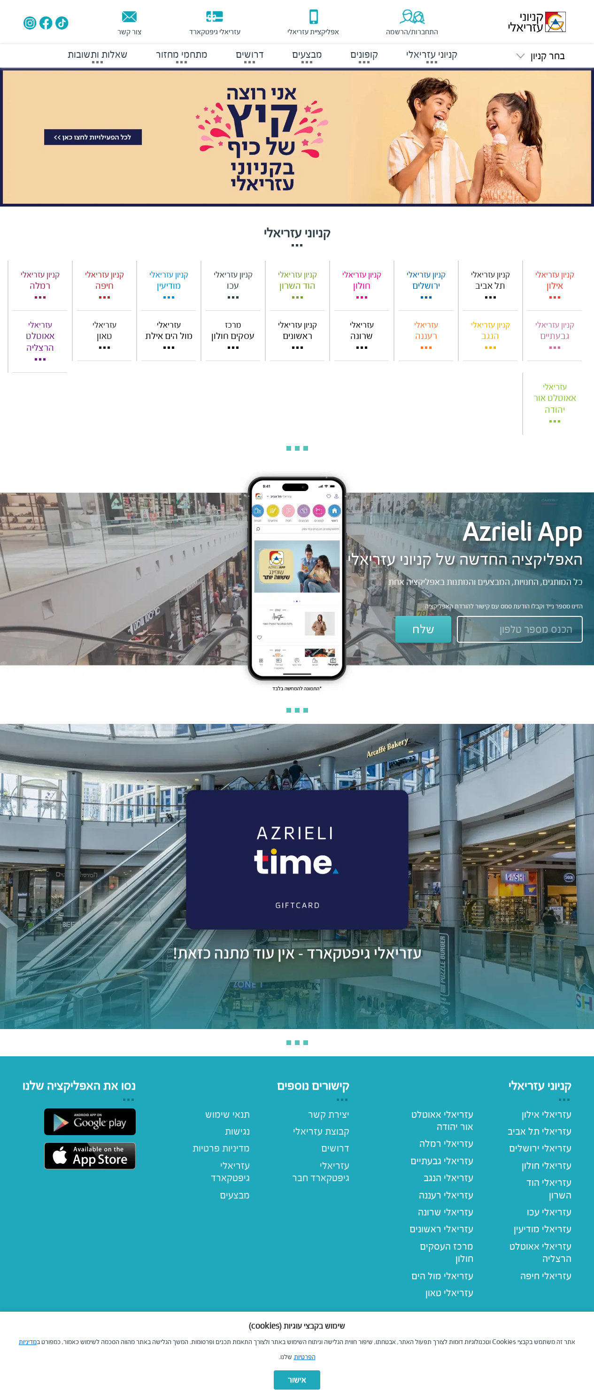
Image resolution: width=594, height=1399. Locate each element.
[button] (539, 56)
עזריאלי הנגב (448, 1178)
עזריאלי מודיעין (542, 1229)
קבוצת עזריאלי (321, 1131)
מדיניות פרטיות (221, 1148)
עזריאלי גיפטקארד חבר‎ (320, 1172)
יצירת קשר (328, 1114)
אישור (297, 1380)
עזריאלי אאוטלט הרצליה (540, 1252)
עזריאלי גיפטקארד (230, 1172)
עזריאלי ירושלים (540, 1148)
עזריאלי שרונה (445, 1212)
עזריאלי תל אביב (539, 1131)
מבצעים (235, 1195)
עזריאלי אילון (546, 1114)
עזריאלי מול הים (442, 1276)
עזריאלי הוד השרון (548, 1188)
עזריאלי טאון (449, 1293)
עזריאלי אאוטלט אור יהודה (442, 1120)
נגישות (237, 1131)
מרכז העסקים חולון (446, 1252)
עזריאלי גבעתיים (441, 1161)
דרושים (335, 1148)
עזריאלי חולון (546, 1166)
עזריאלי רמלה (446, 1144)
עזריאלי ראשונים (441, 1229)
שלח (423, 629)
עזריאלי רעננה (446, 1195)
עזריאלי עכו (549, 1212)
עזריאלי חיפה (545, 1276)
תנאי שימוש (227, 1114)
